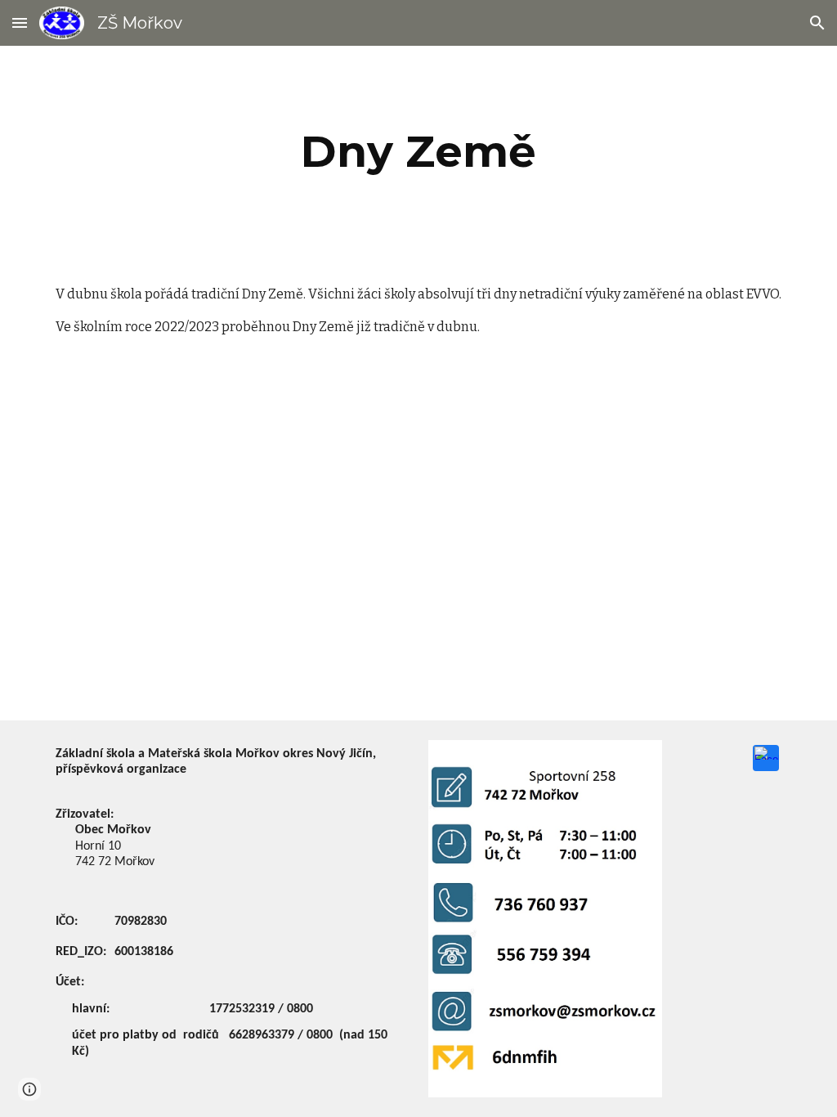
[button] (19, 22)
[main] (418, 151)
